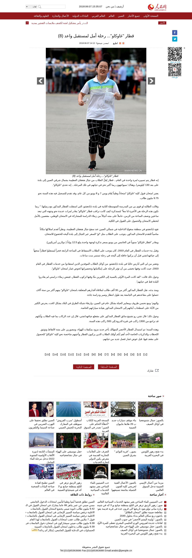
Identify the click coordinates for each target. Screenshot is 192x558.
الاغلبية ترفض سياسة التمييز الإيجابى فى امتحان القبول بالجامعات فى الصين (55, 512)
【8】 (100, 354)
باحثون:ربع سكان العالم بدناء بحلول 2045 (141, 515)
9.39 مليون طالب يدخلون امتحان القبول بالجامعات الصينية (64, 526)
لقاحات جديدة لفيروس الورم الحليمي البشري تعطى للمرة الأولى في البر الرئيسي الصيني (116, 523)
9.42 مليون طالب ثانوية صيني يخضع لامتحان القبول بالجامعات (63, 508)
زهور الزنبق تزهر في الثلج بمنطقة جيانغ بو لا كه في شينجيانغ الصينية (70, 486)
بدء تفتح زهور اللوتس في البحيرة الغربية (141, 533)
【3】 (132, 354)
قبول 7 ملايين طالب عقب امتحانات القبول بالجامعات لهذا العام (62, 519)
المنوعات (106, 23)
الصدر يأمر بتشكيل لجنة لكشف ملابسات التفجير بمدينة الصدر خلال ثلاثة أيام (54, 23)
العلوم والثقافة (41, 15)
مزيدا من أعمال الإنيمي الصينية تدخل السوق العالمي (151, 486)
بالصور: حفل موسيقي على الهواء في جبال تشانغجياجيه (134, 526)
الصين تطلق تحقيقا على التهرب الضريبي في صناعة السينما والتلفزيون (41, 424)
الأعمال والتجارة (60, 15)
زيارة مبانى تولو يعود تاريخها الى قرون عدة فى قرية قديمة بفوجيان (127, 508)
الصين (121, 15)
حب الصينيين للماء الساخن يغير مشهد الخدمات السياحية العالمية (129, 501)
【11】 (79, 354)
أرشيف (120, 6)
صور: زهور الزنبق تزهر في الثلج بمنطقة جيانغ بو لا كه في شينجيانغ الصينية (124, 505)
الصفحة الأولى (150, 15)
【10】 (86, 354)
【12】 (71, 354)
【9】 (93, 354)
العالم (111, 15)
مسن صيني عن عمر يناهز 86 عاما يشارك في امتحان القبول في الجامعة (57, 505)
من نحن (110, 6)
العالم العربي (98, 15)
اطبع (115, 43)
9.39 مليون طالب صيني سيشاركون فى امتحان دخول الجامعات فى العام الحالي (53, 523)
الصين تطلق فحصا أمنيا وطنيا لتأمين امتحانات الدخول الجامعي (62, 501)
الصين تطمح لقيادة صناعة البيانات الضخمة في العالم (42, 486)
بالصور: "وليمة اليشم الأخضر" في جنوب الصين (138, 519)
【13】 (63, 354)
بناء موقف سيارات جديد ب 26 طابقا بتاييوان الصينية (124, 424)
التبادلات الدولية (80, 15)
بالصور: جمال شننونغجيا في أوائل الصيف (141, 530)
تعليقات (94, 23)
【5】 (119, 354)
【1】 (145, 354)
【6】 (113, 354)
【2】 (139, 354)
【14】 (55, 354)
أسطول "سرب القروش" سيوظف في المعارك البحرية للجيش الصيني (69, 424)
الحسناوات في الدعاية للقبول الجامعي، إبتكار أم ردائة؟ (66, 530)
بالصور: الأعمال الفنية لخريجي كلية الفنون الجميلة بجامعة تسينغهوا (123, 486)
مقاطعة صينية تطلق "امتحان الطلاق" (143, 512)
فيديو (83, 23)
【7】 (106, 354)
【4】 (126, 354)
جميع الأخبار (134, 15)
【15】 (47, 354)
